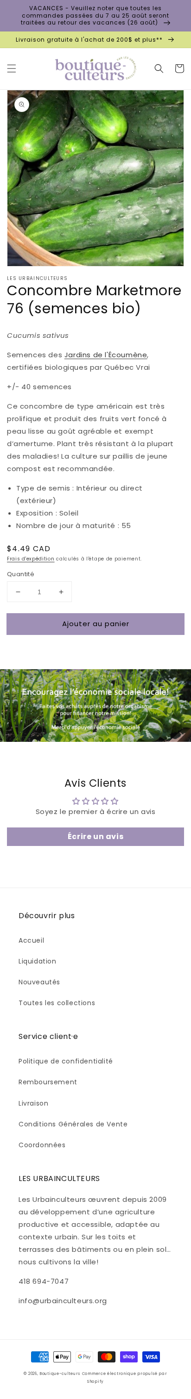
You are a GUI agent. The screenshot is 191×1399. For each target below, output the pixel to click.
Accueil (31, 940)
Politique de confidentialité (66, 1061)
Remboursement (48, 1082)
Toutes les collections (57, 1002)
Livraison (33, 1103)
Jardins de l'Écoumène (105, 355)
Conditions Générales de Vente (73, 1124)
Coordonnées (42, 1145)
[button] (11, 68)
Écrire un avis (95, 836)
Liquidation (38, 961)
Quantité (20, 574)
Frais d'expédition (31, 558)
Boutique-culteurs (59, 1373)
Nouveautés (39, 982)
